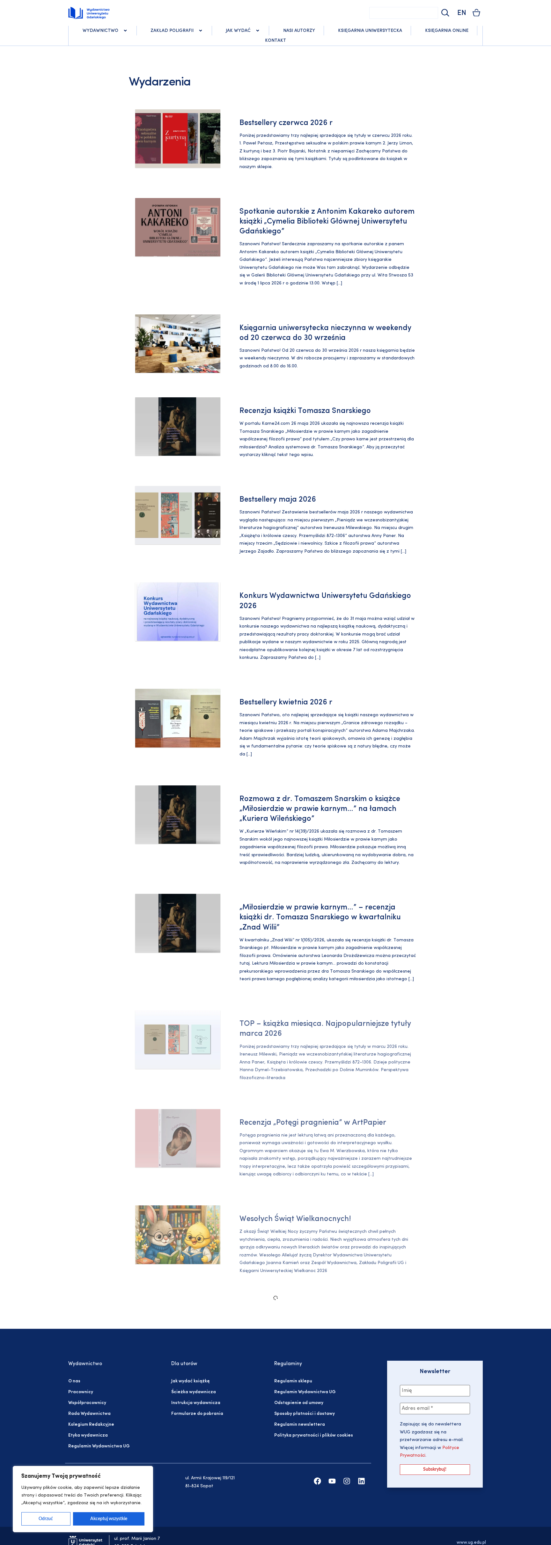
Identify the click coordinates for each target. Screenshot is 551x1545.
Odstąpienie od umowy (298, 1403)
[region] (83, 1499)
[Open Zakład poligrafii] (200, 30)
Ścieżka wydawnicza (193, 1392)
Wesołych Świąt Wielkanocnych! (295, 1219)
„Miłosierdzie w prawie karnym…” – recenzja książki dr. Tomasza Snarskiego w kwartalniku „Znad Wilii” (320, 917)
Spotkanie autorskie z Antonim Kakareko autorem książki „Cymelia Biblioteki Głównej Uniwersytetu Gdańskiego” (327, 221)
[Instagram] (346, 1481)
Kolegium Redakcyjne (91, 1424)
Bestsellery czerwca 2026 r (286, 123)
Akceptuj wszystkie (108, 1519)
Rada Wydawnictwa (89, 1413)
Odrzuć (46, 1519)
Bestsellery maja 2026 (277, 500)
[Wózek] (476, 12)
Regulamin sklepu (293, 1381)
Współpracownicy (87, 1403)
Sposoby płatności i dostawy (304, 1413)
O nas (74, 1381)
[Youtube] (332, 1481)
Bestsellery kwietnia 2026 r (285, 702)
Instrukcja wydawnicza (195, 1403)
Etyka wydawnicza (88, 1435)
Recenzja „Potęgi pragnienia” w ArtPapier (312, 1123)
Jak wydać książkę (190, 1381)
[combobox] (403, 13)
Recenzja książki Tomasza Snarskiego (305, 411)
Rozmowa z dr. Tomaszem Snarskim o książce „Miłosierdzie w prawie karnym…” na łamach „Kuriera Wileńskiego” (319, 809)
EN (461, 13)
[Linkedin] (361, 1481)
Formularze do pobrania (197, 1413)
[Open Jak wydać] (257, 30)
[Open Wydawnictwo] (125, 30)
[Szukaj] (444, 13)
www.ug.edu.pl (471, 1542)
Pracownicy (80, 1392)
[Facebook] (317, 1481)
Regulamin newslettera (299, 1424)
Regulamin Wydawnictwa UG (99, 1446)
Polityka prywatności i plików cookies (313, 1435)
